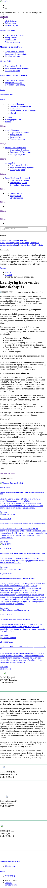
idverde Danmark (17, 104)
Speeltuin (39, 245)
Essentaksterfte (13, 240)
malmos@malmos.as (10, 788)
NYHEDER (10, 876)
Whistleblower (11, 866)
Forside (8, 272)
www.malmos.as (8, 794)
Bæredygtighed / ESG (14, 119)
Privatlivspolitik (11, 885)
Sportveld (22, 245)
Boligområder (10, 23)
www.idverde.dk (8, 694)
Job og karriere (11, 37)
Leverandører (10, 40)
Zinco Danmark (16, 113)
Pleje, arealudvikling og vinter (17, 68)
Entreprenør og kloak (13, 82)
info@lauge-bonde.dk (11, 847)
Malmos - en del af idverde (20, 106)
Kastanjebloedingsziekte (9, 243)
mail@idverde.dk (9, 688)
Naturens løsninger (12, 42)
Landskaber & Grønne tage (16, 54)
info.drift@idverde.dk (11, 817)
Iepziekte (23, 240)
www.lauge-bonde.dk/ (11, 853)
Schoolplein (4, 245)
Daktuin (3, 240)
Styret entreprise (11, 25)
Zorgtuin (13, 245)
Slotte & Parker (16, 193)
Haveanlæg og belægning (15, 85)
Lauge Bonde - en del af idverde (23, 111)
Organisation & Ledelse (14, 35)
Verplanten (24, 243)
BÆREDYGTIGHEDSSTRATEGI (10, 861)
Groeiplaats (34, 243)
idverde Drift (15, 108)
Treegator (30, 245)
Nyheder (8, 117)
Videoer (8, 122)
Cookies (8, 883)
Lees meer (4, 268)
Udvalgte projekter (12, 56)
